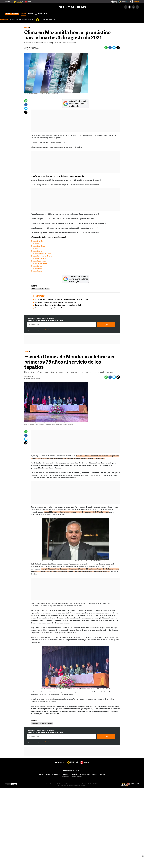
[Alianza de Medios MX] (125, 783)
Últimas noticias (12, 13)
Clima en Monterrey (37, 243)
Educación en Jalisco (46, 723)
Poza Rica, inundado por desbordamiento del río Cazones (55, 302)
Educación (35, 723)
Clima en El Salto (36, 248)
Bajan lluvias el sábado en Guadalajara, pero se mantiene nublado (58, 305)
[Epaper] (123, 1)
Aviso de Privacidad (62, 785)
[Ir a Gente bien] (84, 760)
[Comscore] (134, 783)
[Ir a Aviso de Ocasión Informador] (8, 1)
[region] (72, 861)
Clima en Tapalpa (36, 268)
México (30, 13)
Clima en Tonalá (36, 271)
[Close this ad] (143, 856)
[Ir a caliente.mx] (114, 1)
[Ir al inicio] (24, 6)
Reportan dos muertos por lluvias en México (50, 307)
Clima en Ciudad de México (40, 263)
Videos (40, 13)
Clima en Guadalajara (38, 246)
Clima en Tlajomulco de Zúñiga (41, 253)
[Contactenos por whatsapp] (137, 6)
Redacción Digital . (31, 46)
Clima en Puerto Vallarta (39, 258)
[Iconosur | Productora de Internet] (8, 783)
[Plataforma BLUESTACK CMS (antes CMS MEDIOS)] (14, 783)
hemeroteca (65, 776)
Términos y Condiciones (49, 329)
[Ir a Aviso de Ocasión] (60, 760)
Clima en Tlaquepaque (38, 261)
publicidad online (77, 776)
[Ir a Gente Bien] (27, 1)
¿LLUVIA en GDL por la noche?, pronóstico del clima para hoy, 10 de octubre (61, 299)
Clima (47, 288)
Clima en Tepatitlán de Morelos (41, 256)
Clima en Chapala (36, 241)
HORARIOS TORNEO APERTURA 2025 (21, 19)
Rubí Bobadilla (30, 376)
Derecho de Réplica (71, 785)
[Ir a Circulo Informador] (17, 1)
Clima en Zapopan (37, 266)
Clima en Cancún (36, 251)
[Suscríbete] (134, 1)
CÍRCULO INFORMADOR (47, 19)
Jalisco (23, 13)
